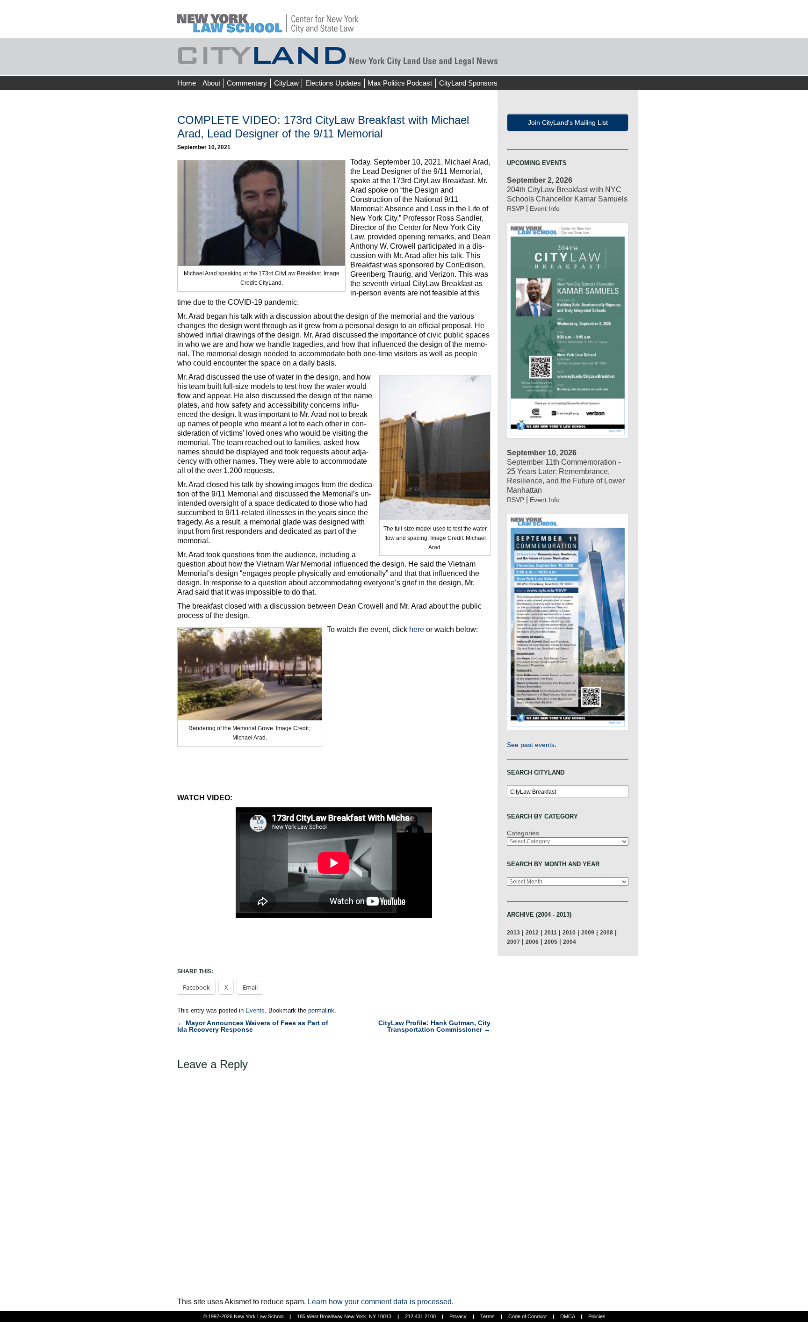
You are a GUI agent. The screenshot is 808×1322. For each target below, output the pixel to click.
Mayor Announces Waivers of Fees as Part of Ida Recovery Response (252, 1026)
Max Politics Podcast (400, 83)
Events (255, 1010)
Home (186, 83)
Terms (487, 1316)
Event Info (545, 208)
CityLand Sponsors (468, 83)
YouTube (630, 65)
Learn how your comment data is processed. (381, 1302)
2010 (569, 932)
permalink (321, 1010)
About (211, 83)
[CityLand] (267, 18)
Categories (523, 833)
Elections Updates (333, 83)
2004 (569, 942)
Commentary (247, 83)
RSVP (515, 208)
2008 (606, 932)
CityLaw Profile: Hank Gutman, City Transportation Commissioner (434, 1026)
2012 (532, 932)
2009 (587, 932)
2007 (513, 942)
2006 (532, 942)
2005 (550, 942)
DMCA (567, 1316)
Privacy (458, 1316)
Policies (597, 1316)
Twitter (613, 65)
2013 (513, 932)
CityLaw (286, 83)
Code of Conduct (527, 1316)
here (416, 629)
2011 (550, 932)
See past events (531, 744)
